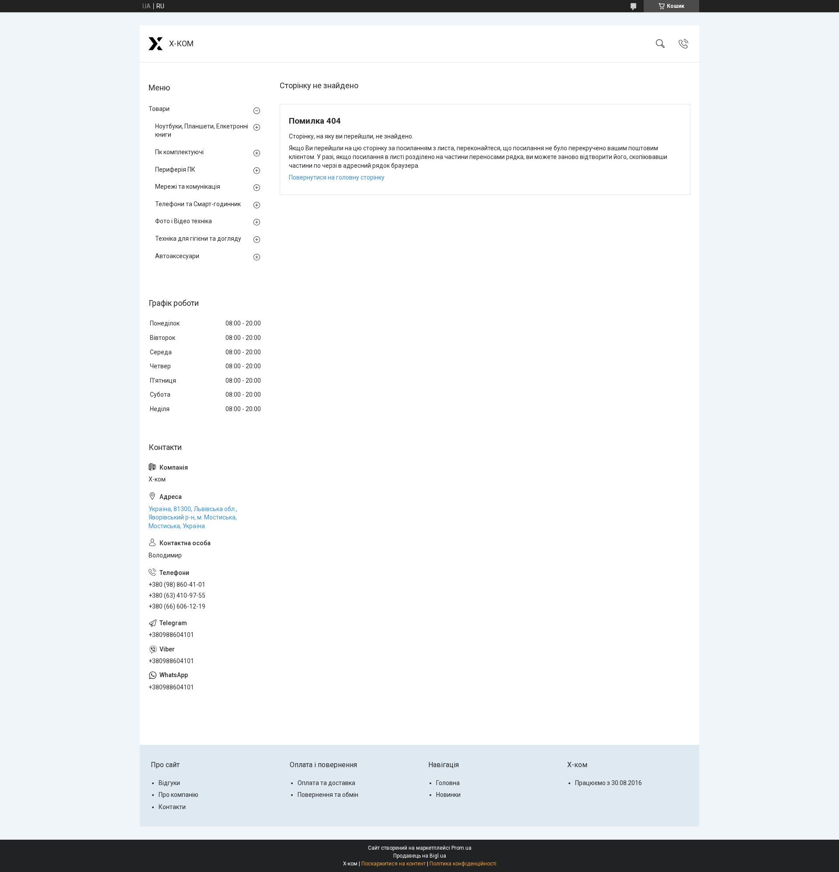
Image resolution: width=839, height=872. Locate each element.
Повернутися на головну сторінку (337, 177)
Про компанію (178, 794)
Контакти (172, 806)
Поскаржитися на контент (393, 864)
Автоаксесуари (177, 256)
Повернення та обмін (328, 794)
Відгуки (169, 782)
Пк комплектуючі (179, 152)
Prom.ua (461, 848)
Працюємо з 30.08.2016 (608, 782)
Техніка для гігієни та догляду (198, 238)
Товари (159, 108)
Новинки (448, 794)
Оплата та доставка (326, 782)
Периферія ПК (175, 169)
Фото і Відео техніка (183, 221)
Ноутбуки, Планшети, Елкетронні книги (201, 130)
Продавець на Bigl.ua (419, 856)
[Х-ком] (156, 44)
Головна (448, 782)
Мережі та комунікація (187, 186)
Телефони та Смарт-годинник (198, 204)
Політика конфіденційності (463, 864)
